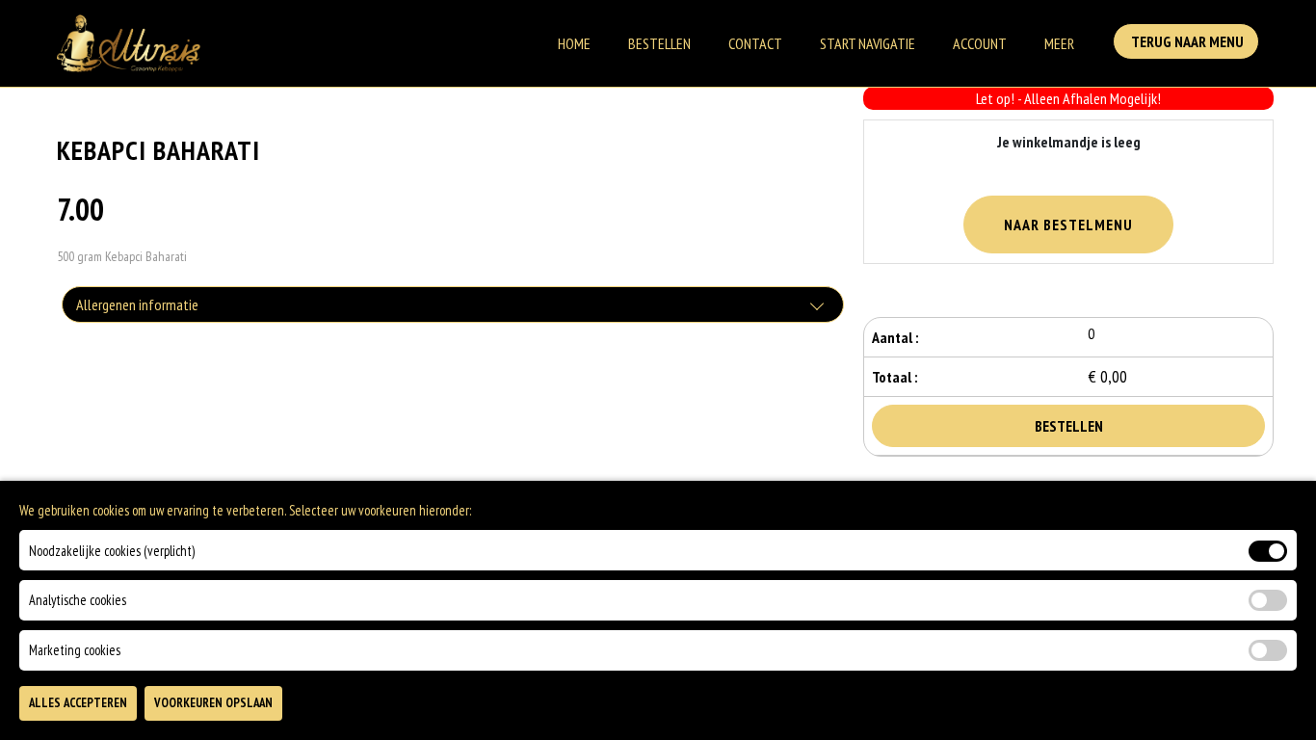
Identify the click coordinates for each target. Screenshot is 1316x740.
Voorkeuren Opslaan (213, 703)
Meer (1059, 43)
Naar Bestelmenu (1068, 224)
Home (574, 43)
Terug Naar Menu (1186, 41)
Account (980, 43)
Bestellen (659, 43)
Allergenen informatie (137, 304)
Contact (755, 43)
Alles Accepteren (78, 703)
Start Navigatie (867, 43)
